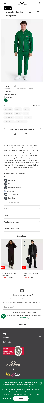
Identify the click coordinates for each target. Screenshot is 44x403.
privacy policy (24, 317)
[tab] (22, 141)
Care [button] (6, 215)
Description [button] (8, 141)
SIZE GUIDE (36, 106)
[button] (15, 80)
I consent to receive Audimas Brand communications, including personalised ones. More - (24, 315)
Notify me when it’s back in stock (23, 129)
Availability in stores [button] (12, 222)
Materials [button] (7, 209)
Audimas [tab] (6, 337)
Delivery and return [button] (11, 228)
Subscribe (22, 324)
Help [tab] (4, 333)
